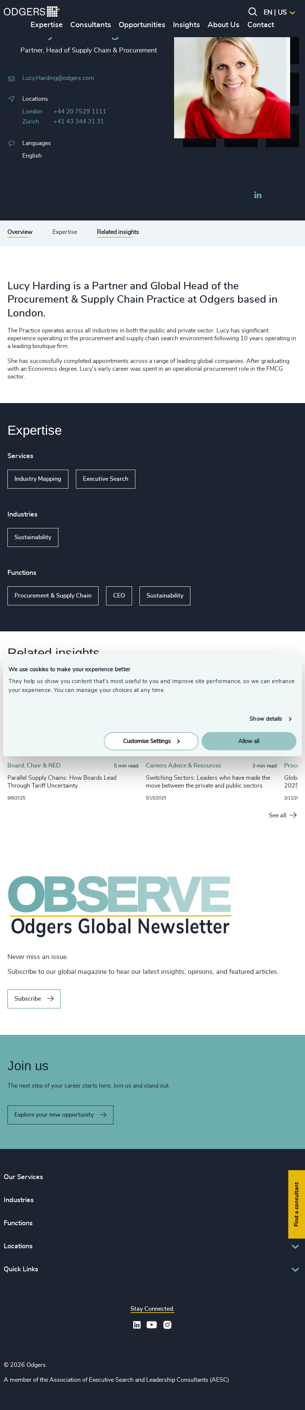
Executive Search (105, 479)
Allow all (248, 741)
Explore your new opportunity (54, 1115)
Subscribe (28, 999)
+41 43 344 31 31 (79, 122)
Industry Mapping (38, 479)
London (32, 112)
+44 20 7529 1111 (80, 112)
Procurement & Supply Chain (53, 596)
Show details (266, 719)
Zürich (30, 122)
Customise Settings (147, 741)
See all (277, 815)
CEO (119, 596)
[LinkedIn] (258, 196)
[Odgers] (32, 12)
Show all (157, 479)
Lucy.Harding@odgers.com (58, 78)
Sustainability (33, 537)
